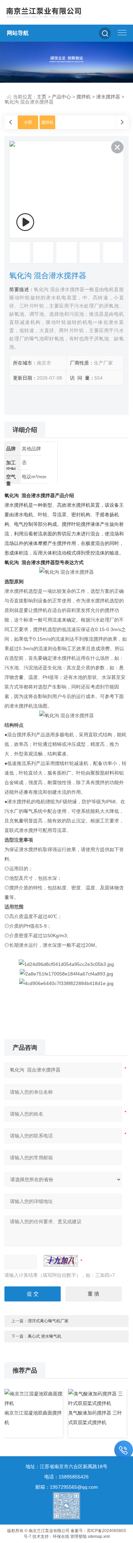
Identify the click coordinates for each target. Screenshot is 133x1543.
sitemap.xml (99, 1536)
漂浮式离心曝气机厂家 (48, 1321)
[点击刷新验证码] (61, 1261)
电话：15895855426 (66, 1476)
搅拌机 (83, 96)
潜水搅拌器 (108, 96)
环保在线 (61, 1536)
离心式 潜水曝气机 (44, 1336)
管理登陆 (78, 1536)
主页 (41, 96)
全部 (28, 122)
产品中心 (61, 96)
